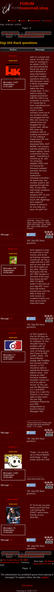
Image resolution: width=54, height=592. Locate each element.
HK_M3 (12, 56)
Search (13, 21)
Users (23, 21)
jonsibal (12, 333)
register (45, 577)
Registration (35, 21)
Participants (27, 585)
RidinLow (12, 249)
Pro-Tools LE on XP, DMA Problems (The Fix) (14, 561)
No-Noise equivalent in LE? (43, 562)
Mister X (12, 447)
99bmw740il (12, 499)
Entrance (48, 21)
